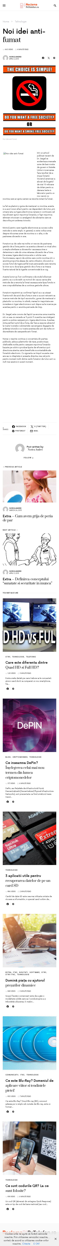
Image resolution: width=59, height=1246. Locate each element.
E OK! (36, 1243)
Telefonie (31, 657)
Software (35, 972)
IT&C (15, 972)
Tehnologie (20, 21)
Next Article (9, 530)
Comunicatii (11, 1075)
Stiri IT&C (10, 975)
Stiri (7, 657)
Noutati (23, 972)
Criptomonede (20, 757)
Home (6, 21)
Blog (8, 757)
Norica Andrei (15, 57)
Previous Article (13, 467)
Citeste (26, 1243)
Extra (8, 972)
